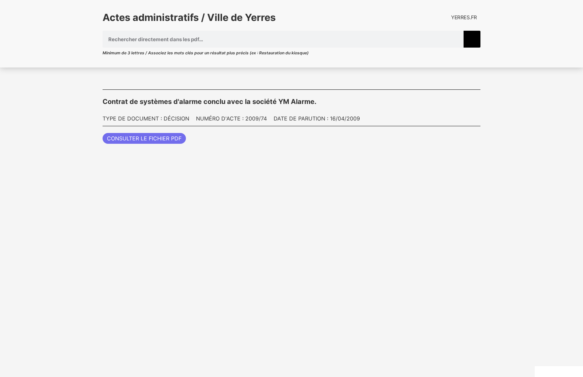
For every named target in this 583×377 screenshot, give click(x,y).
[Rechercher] (472, 39)
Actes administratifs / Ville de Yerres (189, 17)
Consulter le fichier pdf (144, 138)
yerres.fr (464, 17)
